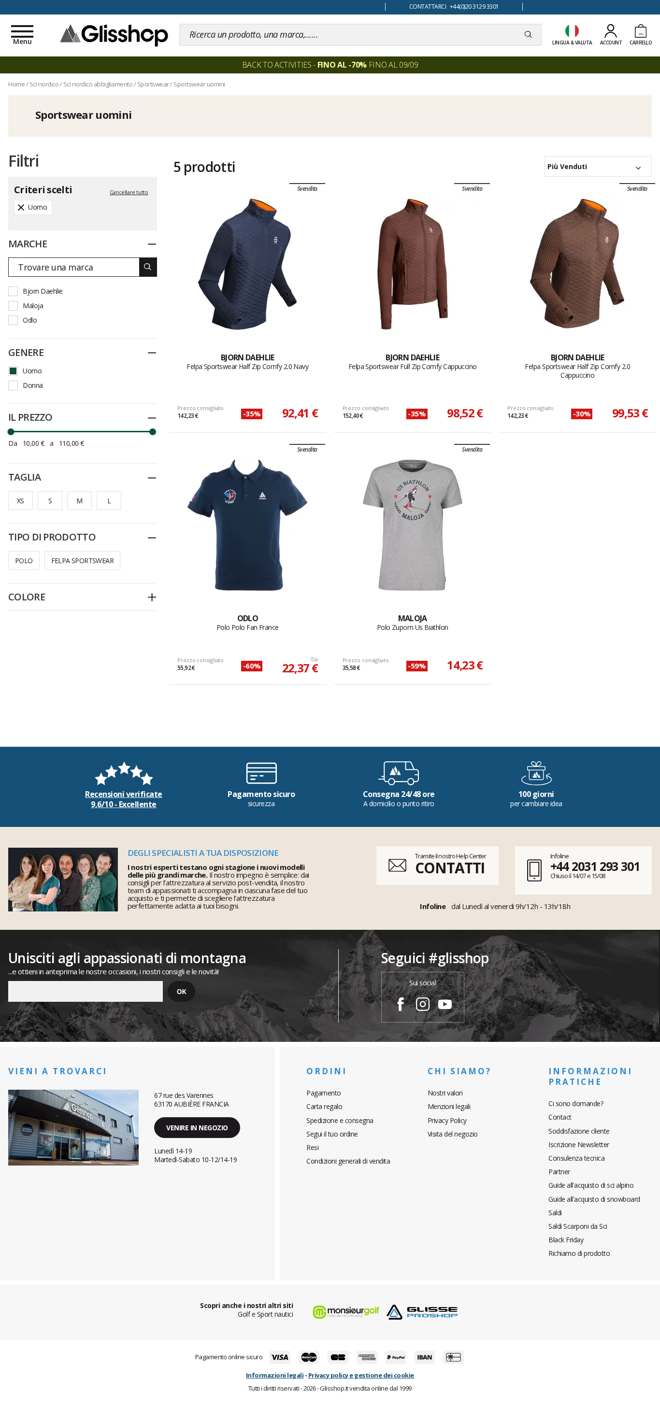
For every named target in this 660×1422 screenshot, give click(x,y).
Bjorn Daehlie (43, 291)
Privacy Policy (447, 1120)
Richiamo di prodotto (579, 1253)
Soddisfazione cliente (579, 1131)
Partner (559, 1171)
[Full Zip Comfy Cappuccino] (412, 264)
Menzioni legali (449, 1106)
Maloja (33, 305)
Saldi (555, 1212)
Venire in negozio (197, 1127)
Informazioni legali (275, 1375)
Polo (24, 560)
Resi (312, 1147)
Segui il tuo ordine (332, 1133)
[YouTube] (445, 1005)
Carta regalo (324, 1106)
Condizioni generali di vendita (348, 1161)
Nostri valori (445, 1092)
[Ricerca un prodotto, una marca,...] (528, 35)
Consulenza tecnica (576, 1158)
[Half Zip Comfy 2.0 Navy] (247, 264)
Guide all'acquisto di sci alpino (590, 1185)
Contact (560, 1117)
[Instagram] (423, 1005)
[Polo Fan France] (247, 525)
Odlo (30, 320)
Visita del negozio (453, 1133)
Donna (33, 385)
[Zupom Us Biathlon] (412, 525)
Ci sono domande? (575, 1103)
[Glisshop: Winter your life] (114, 35)
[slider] (10, 431)
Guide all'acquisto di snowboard (594, 1199)
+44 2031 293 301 (595, 866)
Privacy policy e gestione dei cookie (361, 1375)
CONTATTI (450, 868)
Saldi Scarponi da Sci (577, 1226)
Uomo (32, 370)
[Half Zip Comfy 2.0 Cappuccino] (577, 264)
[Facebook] (400, 1005)
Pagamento (323, 1092)
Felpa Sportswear (82, 560)
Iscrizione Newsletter (578, 1144)
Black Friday (565, 1239)
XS (20, 500)
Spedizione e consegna (339, 1120)
